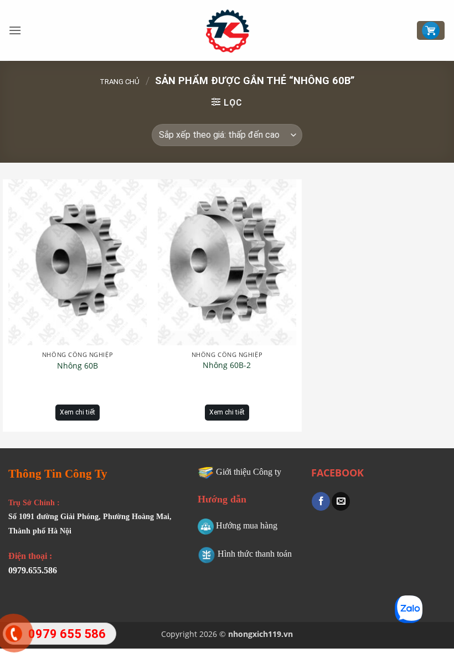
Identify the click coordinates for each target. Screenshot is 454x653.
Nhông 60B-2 (227, 365)
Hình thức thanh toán (255, 553)
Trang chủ (120, 81)
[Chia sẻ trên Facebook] (321, 501)
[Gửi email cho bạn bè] (341, 501)
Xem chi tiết (77, 412)
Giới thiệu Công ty (248, 471)
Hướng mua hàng (246, 525)
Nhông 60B (77, 366)
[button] (15, 30)
